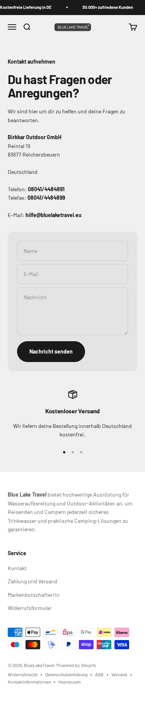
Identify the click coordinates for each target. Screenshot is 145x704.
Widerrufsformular (29, 608)
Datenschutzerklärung (66, 674)
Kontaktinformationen (29, 681)
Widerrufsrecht (23, 674)
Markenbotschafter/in (34, 594)
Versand (119, 674)
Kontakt (17, 568)
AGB (99, 674)
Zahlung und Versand (32, 581)
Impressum (69, 681)
